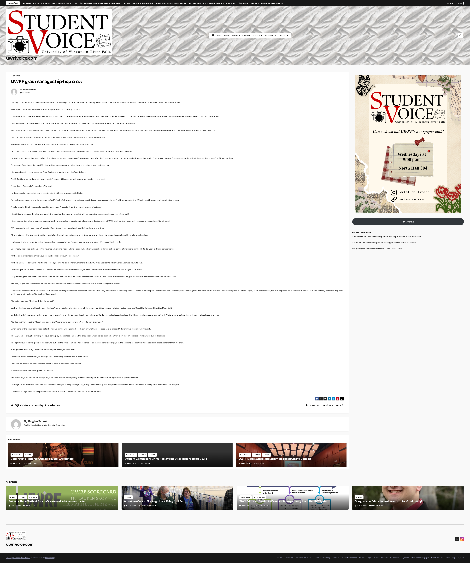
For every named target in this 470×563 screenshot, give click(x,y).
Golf (14, 497)
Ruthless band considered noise (323, 405)
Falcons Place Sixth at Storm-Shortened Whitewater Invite (47, 501)
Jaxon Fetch (30, 506)
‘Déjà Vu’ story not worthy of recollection (36, 405)
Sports (235, 35)
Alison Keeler (358, 236)
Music (226, 35)
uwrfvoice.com (21, 58)
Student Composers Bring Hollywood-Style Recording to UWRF (166, 459)
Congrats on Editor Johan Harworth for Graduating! (388, 501)
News (219, 35)
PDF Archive (408, 221)
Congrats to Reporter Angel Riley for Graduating (42, 459)
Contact (283, 35)
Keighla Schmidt (29, 90)
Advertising (288, 558)
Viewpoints (270, 35)
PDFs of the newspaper (420, 558)
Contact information (349, 558)
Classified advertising (322, 558)
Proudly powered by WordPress (18, 558)
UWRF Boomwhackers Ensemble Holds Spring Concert (275, 459)
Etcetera (257, 35)
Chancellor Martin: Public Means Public (385, 248)
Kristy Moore (260, 463)
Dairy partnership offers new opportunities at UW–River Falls (394, 236)
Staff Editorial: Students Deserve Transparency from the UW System (284, 501)
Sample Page (451, 558)
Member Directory (381, 558)
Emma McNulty (146, 463)
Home (279, 558)
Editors (362, 558)
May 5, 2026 (16, 506)
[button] (460, 35)
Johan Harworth (148, 506)
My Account (394, 558)
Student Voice (262, 506)
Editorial (246, 35)
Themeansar (49, 558)
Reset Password (437, 558)
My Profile (405, 558)
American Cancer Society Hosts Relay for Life (153, 501)
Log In (369, 558)
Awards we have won (303, 558)
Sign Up (461, 558)
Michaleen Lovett (33, 463)
